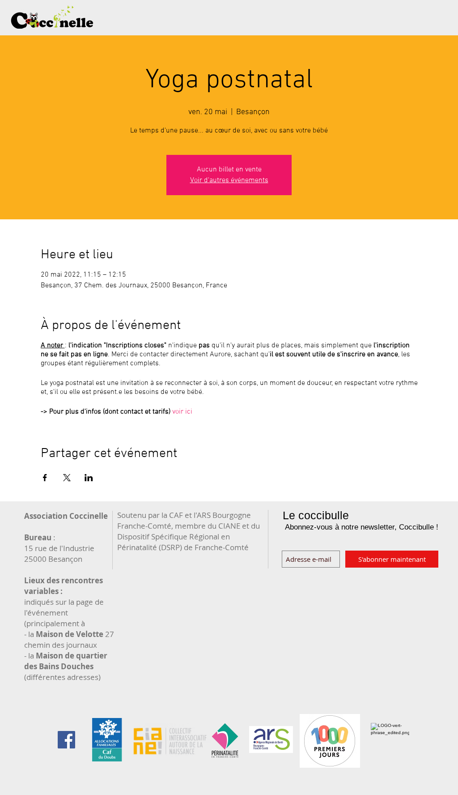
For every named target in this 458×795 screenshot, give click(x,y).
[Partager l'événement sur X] (67, 477)
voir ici (182, 411)
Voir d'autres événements (229, 180)
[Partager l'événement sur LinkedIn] (89, 477)
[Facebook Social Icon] (66, 739)
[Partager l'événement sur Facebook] (45, 477)
